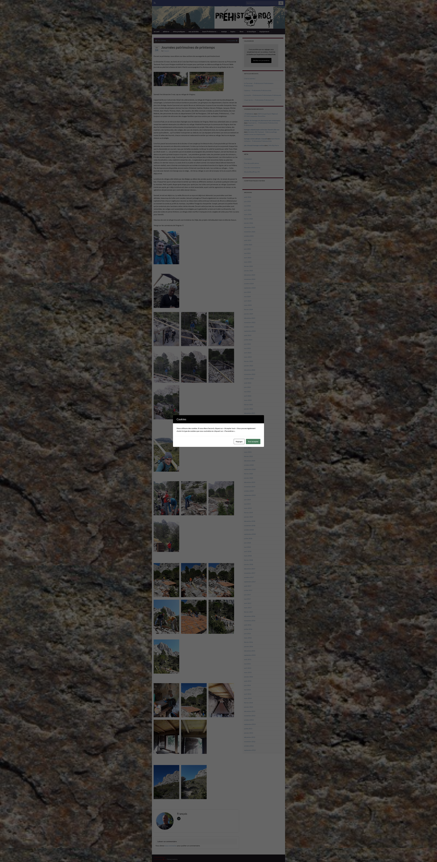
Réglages (239, 441)
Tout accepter (253, 441)
